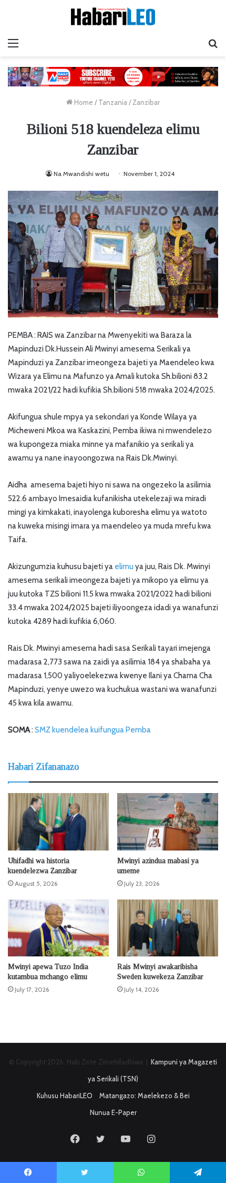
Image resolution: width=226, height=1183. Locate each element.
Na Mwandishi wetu (81, 174)
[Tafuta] (213, 43)
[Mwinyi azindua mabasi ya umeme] (167, 821)
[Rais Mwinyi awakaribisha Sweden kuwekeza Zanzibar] (167, 928)
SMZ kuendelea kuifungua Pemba (93, 730)
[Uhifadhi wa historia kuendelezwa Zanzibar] (58, 821)
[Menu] (13, 43)
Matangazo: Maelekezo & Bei (144, 1095)
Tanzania (112, 102)
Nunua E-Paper (113, 1112)
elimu (124, 566)
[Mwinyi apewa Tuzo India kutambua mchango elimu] (58, 928)
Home (83, 102)
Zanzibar (146, 102)
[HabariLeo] (113, 16)
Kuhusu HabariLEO (65, 1095)
